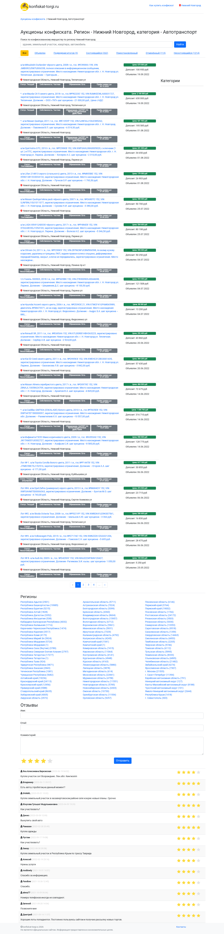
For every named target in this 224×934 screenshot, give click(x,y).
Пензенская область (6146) (160, 602)
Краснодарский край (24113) (36, 681)
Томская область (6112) (158, 648)
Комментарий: (28, 735)
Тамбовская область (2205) (160, 641)
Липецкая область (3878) (96, 668)
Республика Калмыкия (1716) (36, 625)
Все (24, 53)
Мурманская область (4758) (98, 678)
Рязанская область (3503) (159, 618)
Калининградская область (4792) (101, 635)
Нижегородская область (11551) (100, 681)
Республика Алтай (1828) (34, 612)
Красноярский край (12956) (35, 684)
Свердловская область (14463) (162, 635)
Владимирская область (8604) (99, 615)
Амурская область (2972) (34, 698)
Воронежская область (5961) (98, 625)
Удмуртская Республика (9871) (37, 664)
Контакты (181, 927)
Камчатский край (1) (94, 645)
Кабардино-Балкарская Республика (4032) (43, 621)
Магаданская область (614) (98, 671)
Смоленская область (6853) (160, 638)
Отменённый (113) (156, 53)
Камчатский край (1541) (96, 641)
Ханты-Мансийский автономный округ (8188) (169, 684)
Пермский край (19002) (157, 608)
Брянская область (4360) (96, 612)
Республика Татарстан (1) (34, 658)
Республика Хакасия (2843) (35, 668)
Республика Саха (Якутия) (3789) (38, 648)
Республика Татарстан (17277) (37, 655)
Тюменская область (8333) (159, 655)
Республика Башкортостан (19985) (39, 605)
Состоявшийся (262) (97, 53)
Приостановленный (127, 53)
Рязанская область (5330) (159, 621)
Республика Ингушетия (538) (36, 618)
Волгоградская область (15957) (100, 618)
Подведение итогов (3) (66, 53)
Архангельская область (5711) (99, 602)
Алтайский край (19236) (33, 678)
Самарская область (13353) (160, 625)
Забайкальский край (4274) (160, 664)
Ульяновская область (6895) (160, 658)
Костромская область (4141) (98, 655)
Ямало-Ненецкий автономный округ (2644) (168, 691)
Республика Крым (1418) (158, 694)
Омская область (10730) (96, 691)
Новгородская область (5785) (99, 684)
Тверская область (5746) (158, 645)
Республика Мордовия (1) (34, 645)
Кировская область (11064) (98, 651)
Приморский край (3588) (33, 688)
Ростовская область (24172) (160, 615)
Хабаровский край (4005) (34, 694)
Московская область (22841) (98, 674)
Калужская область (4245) (97, 638)
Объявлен (40, 53)
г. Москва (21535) (154, 671)
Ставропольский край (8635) (36, 691)
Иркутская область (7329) (97, 631)
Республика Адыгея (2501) (34, 602)
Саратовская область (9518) (160, 628)
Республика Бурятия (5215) (35, 608)
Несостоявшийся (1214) (187, 53)
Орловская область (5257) (97, 698)
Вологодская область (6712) (98, 621)
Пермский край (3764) (157, 605)
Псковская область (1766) (159, 612)
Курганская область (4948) (97, 658)
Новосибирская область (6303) (100, 688)
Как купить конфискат (161, 5)
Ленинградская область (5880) (99, 664)
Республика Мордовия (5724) (36, 641)
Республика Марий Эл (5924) (36, 638)
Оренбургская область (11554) (99, 694)
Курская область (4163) (96, 661)
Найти (180, 44)
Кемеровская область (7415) (98, 648)
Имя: (23, 710)
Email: (23, 723)
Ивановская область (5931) (98, 628)
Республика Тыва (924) (32, 661)
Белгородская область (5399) (99, 608)
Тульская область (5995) (158, 651)
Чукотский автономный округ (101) (164, 688)
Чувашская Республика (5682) (36, 674)
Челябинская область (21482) (161, 661)
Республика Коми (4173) (33, 635)
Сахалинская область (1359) (160, 631)
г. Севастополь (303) (156, 698)
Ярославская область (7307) (160, 668)
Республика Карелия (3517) (35, 631)
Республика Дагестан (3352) (35, 615)
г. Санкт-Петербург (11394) (159, 674)
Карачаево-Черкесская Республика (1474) (43, 628)
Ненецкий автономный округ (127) (164, 681)
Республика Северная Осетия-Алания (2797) (44, 651)
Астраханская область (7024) (99, 605)
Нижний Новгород (191, 5)
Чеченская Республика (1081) (36, 671)
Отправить (122, 760)
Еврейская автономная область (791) (165, 678)
